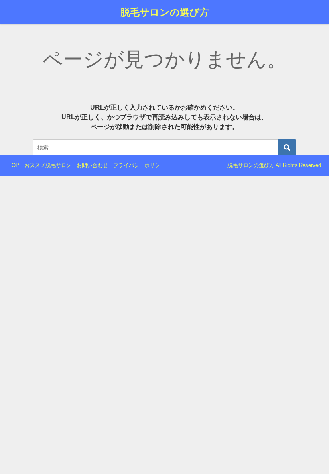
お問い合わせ (92, 165)
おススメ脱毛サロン (47, 165)
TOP (13, 165)
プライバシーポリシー (139, 165)
